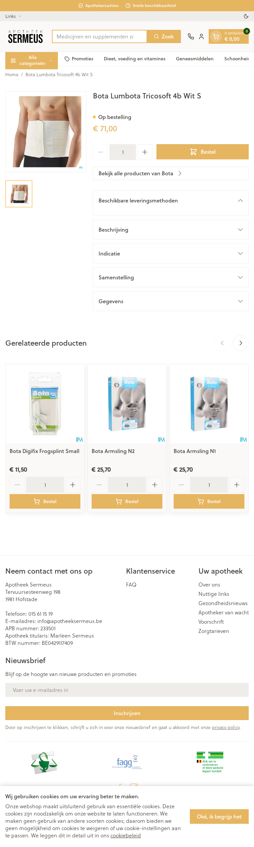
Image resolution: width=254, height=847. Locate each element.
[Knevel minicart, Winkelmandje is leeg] (216, 36)
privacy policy (225, 727)
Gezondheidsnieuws (223, 603)
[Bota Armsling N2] (127, 404)
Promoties (82, 58)
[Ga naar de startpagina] (25, 36)
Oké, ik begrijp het (219, 816)
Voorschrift (211, 621)
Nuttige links (213, 593)
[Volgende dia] (241, 343)
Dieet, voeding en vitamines (134, 58)
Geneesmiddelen (195, 58)
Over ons (209, 584)
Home (12, 74)
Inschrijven (127, 713)
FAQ (131, 584)
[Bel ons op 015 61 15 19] (191, 36)
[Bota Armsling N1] (209, 404)
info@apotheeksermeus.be (69, 621)
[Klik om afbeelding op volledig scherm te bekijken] (46, 131)
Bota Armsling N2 (113, 451)
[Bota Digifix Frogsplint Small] (45, 404)
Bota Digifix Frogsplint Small (44, 451)
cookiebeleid (125, 835)
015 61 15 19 (40, 613)
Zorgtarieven (213, 631)
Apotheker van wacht (223, 612)
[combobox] (99, 36)
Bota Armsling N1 (195, 451)
